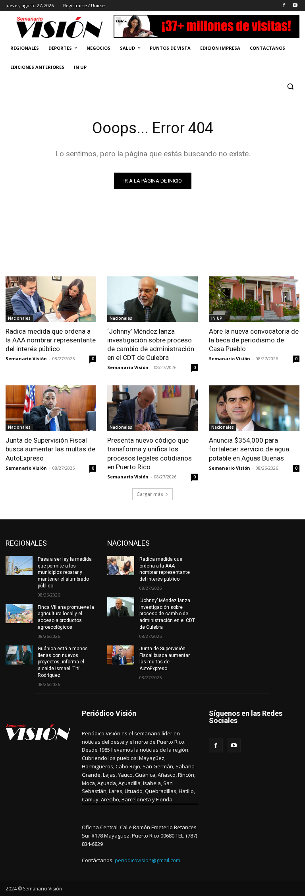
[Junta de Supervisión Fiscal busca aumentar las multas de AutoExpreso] (51, 408)
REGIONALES (26, 543)
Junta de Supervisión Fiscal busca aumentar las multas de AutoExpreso (50, 449)
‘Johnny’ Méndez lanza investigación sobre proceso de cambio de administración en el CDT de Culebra (150, 344)
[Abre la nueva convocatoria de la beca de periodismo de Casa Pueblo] (254, 299)
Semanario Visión (26, 359)
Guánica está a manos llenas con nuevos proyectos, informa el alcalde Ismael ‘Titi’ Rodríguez (63, 662)
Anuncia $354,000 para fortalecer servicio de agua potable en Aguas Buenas (249, 449)
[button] (290, 86)
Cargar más (150, 494)
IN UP (216, 318)
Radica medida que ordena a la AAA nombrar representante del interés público (51, 340)
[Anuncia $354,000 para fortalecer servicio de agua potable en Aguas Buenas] (254, 408)
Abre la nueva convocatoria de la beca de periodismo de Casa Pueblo (254, 340)
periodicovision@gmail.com (147, 860)
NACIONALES (128, 543)
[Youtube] (294, 5)
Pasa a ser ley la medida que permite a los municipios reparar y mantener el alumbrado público (65, 572)
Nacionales (19, 318)
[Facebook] (283, 5)
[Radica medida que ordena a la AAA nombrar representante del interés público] (51, 299)
